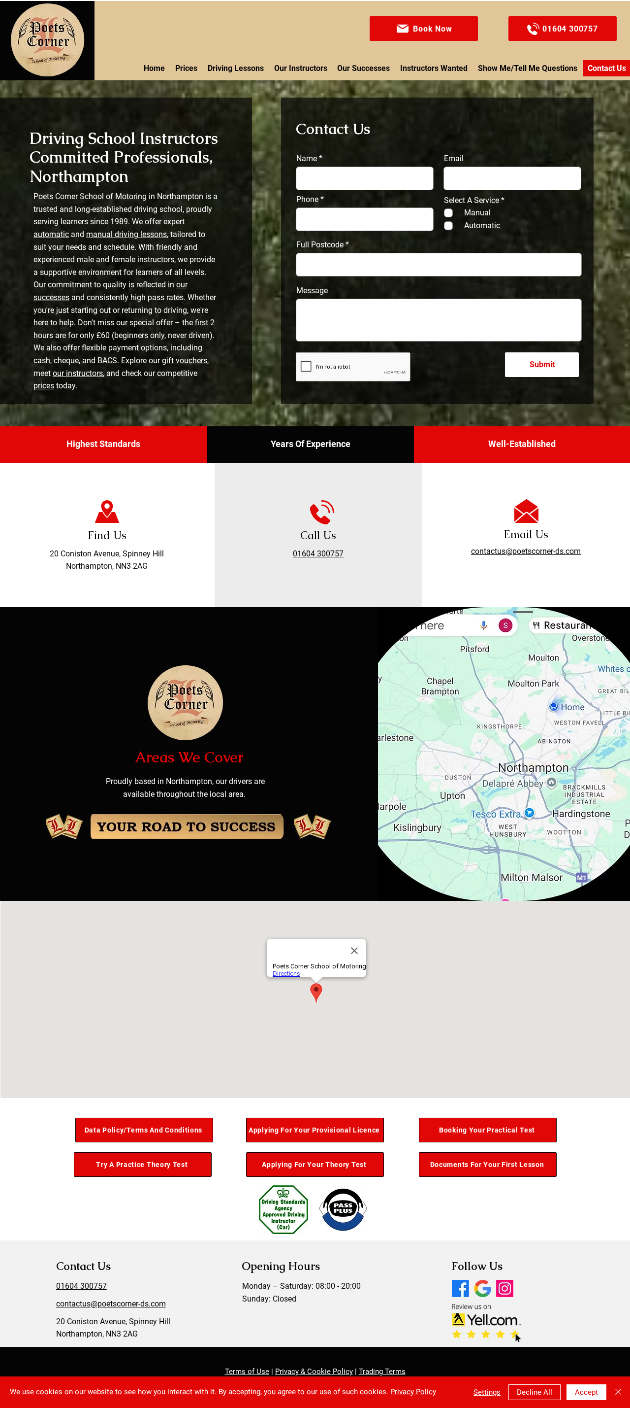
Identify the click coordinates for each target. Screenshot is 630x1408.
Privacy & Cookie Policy (314, 1371)
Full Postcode (320, 245)
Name (306, 159)
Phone (307, 200)
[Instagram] (504, 1288)
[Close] (618, 1392)
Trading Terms (382, 1371)
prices (43, 385)
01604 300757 (318, 553)
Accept (586, 1392)
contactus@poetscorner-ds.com (111, 1303)
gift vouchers (184, 360)
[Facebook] (460, 1288)
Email (454, 159)
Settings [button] (487, 1392)
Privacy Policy (413, 1391)
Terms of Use (247, 1371)
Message (312, 291)
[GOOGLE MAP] (482, 1288)
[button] (424, 28)
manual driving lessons (126, 234)
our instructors (78, 373)
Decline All (534, 1392)
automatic (51, 234)
